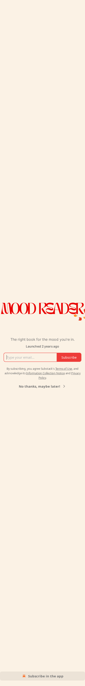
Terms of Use (63, 369)
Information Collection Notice (45, 373)
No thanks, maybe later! (39, 386)
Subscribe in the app (45, 676)
